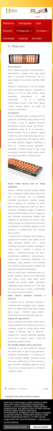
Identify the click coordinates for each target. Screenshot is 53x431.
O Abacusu (23, 31)
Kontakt (37, 38)
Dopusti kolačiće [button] (40, 427)
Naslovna (8, 23)
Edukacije (8, 38)
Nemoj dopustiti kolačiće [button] (16, 427)
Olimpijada (24, 23)
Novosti (7, 31)
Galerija (23, 38)
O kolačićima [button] (44, 419)
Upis (38, 23)
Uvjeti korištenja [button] (11, 422)
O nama (41, 31)
